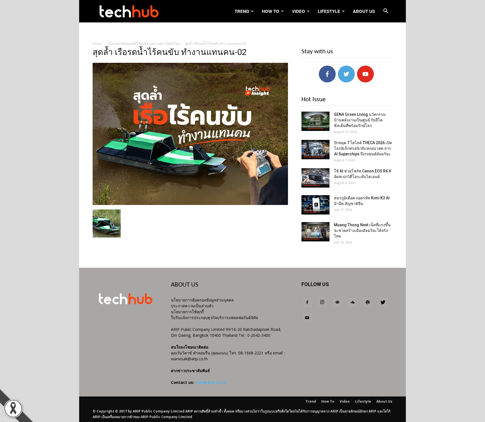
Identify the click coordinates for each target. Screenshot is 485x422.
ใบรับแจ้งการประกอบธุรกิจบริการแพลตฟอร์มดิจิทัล (214, 317)
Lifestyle (329, 11)
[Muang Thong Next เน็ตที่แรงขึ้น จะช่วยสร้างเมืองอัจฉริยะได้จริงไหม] (315, 231)
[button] (385, 11)
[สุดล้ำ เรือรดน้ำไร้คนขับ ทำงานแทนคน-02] (190, 203)
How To (270, 11)
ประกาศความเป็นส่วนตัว (192, 305)
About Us (364, 11)
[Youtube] (307, 318)
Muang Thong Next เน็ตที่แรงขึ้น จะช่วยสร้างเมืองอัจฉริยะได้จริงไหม (362, 230)
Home (97, 43)
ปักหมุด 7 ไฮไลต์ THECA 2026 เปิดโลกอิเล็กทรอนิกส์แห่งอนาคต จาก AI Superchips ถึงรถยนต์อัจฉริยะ (363, 148)
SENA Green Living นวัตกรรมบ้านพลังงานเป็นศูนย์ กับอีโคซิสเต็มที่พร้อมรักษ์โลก (360, 120)
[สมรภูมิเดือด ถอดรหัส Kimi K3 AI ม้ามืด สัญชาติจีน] (315, 205)
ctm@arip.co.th (211, 382)
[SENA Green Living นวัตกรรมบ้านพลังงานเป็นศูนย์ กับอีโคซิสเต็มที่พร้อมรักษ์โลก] (315, 121)
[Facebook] (307, 302)
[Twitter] (382, 302)
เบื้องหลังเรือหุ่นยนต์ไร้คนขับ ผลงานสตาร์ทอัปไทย (144, 43)
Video (298, 11)
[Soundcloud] (352, 302)
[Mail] (337, 302)
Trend (242, 11)
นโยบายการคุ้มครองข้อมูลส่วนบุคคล (202, 300)
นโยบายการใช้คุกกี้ (187, 311)
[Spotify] (367, 302)
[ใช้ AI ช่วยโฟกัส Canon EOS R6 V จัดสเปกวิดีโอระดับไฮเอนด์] (315, 178)
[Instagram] (322, 302)
